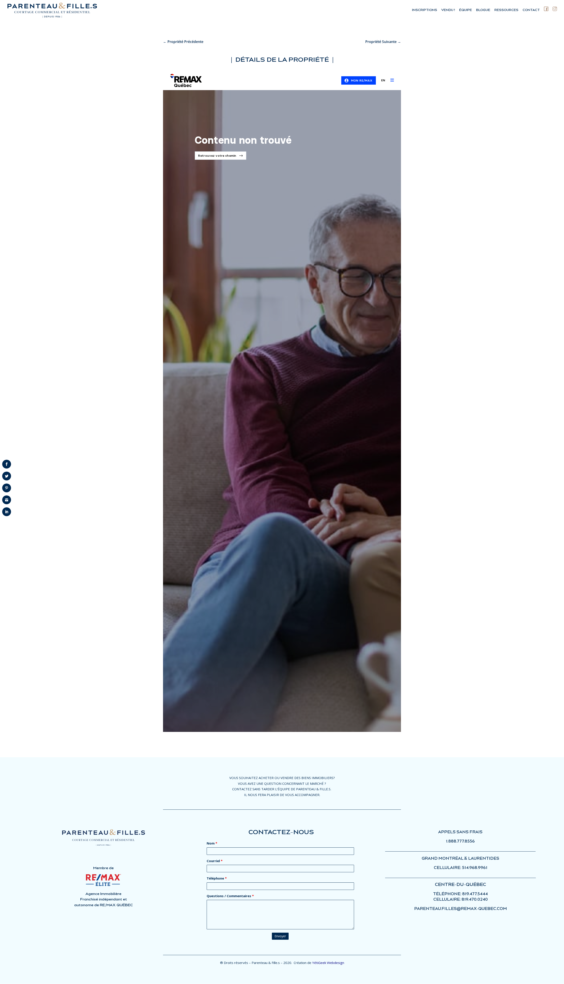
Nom (212, 843)
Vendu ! (448, 10)
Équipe (465, 10)
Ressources (506, 10)
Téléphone (217, 878)
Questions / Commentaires (230, 896)
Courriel (215, 861)
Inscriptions (424, 10)
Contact (531, 10)
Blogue (483, 10)
